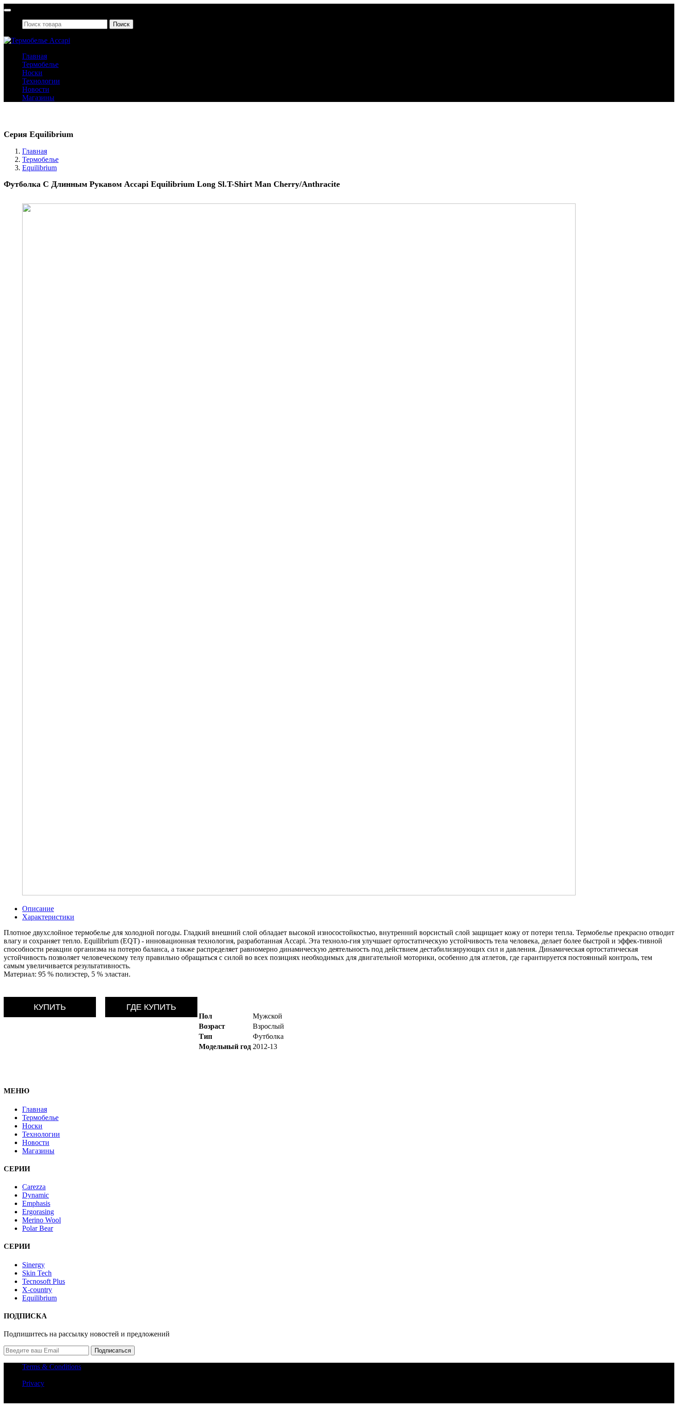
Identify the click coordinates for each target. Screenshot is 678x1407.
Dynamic (35, 1195)
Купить (50, 1007)
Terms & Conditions (51, 1367)
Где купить (151, 1007)
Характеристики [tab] (48, 917)
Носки (32, 73)
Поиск (121, 24)
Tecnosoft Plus (43, 1281)
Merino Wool (41, 1220)
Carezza (34, 1187)
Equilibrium (39, 168)
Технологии (41, 81)
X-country (37, 1290)
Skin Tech (37, 1273)
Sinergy (33, 1265)
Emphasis (36, 1203)
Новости (35, 89)
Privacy (33, 1383)
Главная (34, 56)
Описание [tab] (38, 908)
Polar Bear (37, 1228)
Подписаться (113, 1350)
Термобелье (40, 64)
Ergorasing (38, 1212)
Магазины (38, 97)
